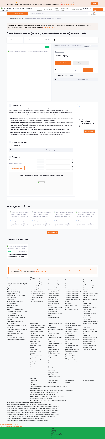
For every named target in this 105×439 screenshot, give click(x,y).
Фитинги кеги (52, 327)
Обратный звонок (12, 288)
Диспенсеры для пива (72, 349)
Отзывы (72, 9)
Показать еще (52, 232)
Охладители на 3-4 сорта (90, 288)
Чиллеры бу (86, 335)
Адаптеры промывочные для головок (71, 305)
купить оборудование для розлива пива (24, 270)
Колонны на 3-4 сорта (37, 284)
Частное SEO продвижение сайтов (11, 426)
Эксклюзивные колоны (37, 294)
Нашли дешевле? (59, 52)
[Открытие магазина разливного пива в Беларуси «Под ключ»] (17, 247)
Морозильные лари (36, 337)
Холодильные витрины (37, 335)
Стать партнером (53, 380)
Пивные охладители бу (90, 337)
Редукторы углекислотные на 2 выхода (36, 351)
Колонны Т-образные (36, 290)
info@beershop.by (12, 294)
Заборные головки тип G (72, 288)
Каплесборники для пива (73, 325)
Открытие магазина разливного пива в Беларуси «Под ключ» (17, 255)
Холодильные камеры (37, 327)
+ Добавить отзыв (16, 168)
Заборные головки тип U (72, 298)
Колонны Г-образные (36, 288)
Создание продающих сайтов (9, 424)
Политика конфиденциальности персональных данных (24, 402)
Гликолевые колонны (36, 292)
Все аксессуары (70, 355)
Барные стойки (70, 335)
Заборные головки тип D (72, 294)
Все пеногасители (53, 294)
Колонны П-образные (37, 286)
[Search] (86, 13)
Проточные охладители (90, 307)
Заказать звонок (96, 9)
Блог (31, 382)
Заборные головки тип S (72, 290)
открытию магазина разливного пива (78, 270)
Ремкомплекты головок (72, 284)
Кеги (49, 325)
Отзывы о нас (52, 382)
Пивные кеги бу (88, 347)
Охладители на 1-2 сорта (90, 286)
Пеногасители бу (88, 343)
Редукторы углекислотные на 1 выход (36, 345)
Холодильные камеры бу (90, 345)
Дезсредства (52, 367)
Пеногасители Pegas (54, 284)
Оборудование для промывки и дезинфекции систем (54, 375)
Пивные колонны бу (89, 339)
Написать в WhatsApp (13, 292)
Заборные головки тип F (72, 296)
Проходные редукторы (37, 363)
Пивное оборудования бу (16, 18)
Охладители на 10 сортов (90, 294)
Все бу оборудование (89, 349)
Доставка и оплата (88, 380)
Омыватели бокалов (71, 329)
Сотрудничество (48, 9)
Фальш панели (69, 337)
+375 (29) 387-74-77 (13, 284)
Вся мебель (68, 343)
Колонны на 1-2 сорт (36, 282)
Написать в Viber (12, 290)
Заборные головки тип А (72, 286)
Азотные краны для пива (55, 307)
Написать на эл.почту (13, 305)
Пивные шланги (53, 361)
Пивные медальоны (36, 296)
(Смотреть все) (69, 75)
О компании (33, 380)
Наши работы (69, 380)
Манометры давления (37, 365)
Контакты (79, 9)
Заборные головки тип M (73, 292)
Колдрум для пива (35, 329)
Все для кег (51, 341)
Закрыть (94, 3)
